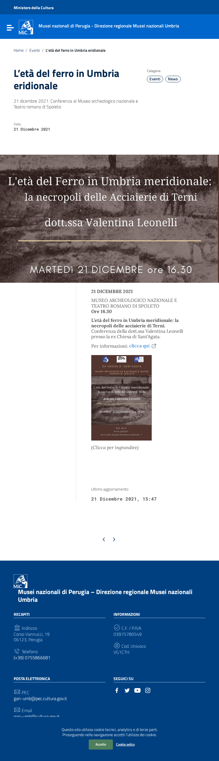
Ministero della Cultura (34, 8)
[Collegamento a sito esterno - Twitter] (127, 689)
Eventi (34, 50)
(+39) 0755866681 (32, 657)
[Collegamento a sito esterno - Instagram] (147, 689)
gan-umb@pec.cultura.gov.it (40, 698)
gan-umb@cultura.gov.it (37, 716)
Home (19, 50)
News (173, 79)
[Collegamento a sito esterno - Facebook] (116, 689)
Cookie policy (125, 744)
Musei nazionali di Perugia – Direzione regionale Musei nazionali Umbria (105, 596)
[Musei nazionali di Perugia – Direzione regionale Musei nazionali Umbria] (26, 26)
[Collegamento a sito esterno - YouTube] (137, 689)
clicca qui (139, 345)
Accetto (101, 744)
